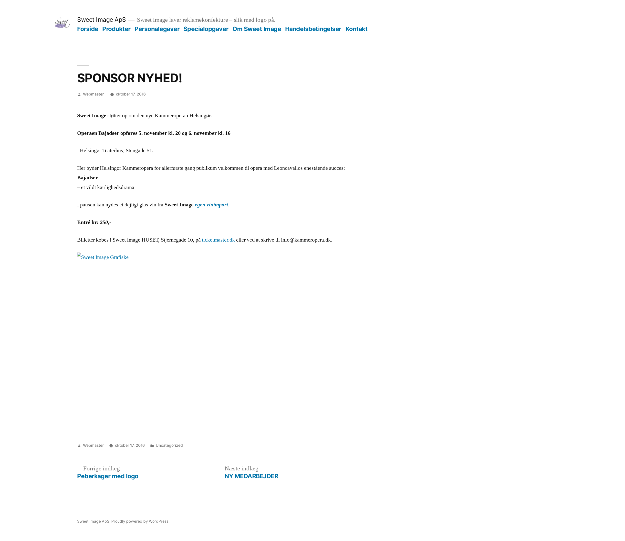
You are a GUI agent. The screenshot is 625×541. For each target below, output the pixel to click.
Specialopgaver (206, 28)
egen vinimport (211, 204)
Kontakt (356, 28)
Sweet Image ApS (101, 19)
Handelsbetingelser (313, 28)
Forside (87, 28)
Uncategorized (169, 445)
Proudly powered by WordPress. (140, 521)
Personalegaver (157, 28)
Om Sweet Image (256, 28)
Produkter (116, 28)
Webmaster (93, 94)
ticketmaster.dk (218, 239)
